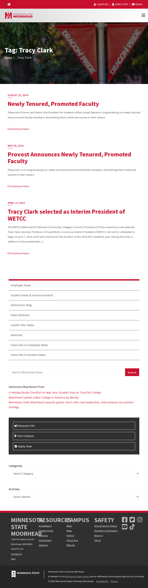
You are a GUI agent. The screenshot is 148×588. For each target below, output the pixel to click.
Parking (70, 535)
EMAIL (139, 4)
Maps (69, 526)
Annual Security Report (105, 526)
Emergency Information (106, 530)
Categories (15, 466)
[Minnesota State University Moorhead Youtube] (124, 526)
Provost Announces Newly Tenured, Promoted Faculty (69, 157)
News (69, 530)
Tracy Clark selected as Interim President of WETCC (66, 215)
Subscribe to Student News (28, 355)
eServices (43, 545)
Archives (14, 489)
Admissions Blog (21, 305)
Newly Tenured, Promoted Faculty (53, 104)
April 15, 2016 (16, 203)
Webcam (70, 545)
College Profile (46, 530)
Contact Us (16, 554)
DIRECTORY (121, 4)
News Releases (20, 315)
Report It (98, 535)
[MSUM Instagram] (139, 519)
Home (8, 57)
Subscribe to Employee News (29, 345)
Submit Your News (22, 325)
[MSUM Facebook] (124, 519)
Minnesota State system (77, 576)
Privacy (114, 581)
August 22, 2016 (18, 95)
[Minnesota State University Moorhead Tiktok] (132, 526)
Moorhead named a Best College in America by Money (44, 397)
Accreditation (45, 526)
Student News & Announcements (32, 295)
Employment (45, 540)
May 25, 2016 (16, 145)
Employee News (19, 129)
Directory (43, 535)
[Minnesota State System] (25, 574)
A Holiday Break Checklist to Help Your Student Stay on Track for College (55, 392)
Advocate (16, 335)
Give (13, 558)
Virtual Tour (72, 540)
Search (132, 372)
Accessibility (102, 581)
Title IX (97, 540)
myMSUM (102, 4)
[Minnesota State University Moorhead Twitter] (132, 519)
